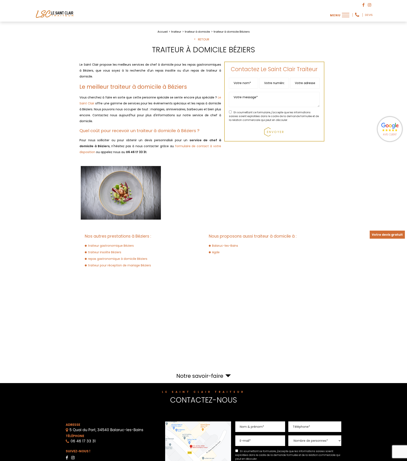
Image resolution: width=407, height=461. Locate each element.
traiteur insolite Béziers (104, 252)
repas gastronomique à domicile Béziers (117, 259)
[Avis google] (390, 129)
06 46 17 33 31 (357, 15)
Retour (203, 39)
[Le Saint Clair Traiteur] (55, 18)
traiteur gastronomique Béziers (111, 246)
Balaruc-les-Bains (225, 246)
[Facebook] (363, 5)
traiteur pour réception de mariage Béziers (119, 265)
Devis (369, 15)
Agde (216, 252)
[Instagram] (369, 5)
